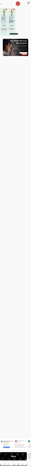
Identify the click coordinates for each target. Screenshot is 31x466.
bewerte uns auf (6, 447)
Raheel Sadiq (19, 440)
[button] (29, 464)
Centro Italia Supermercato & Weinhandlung (8, 441)
